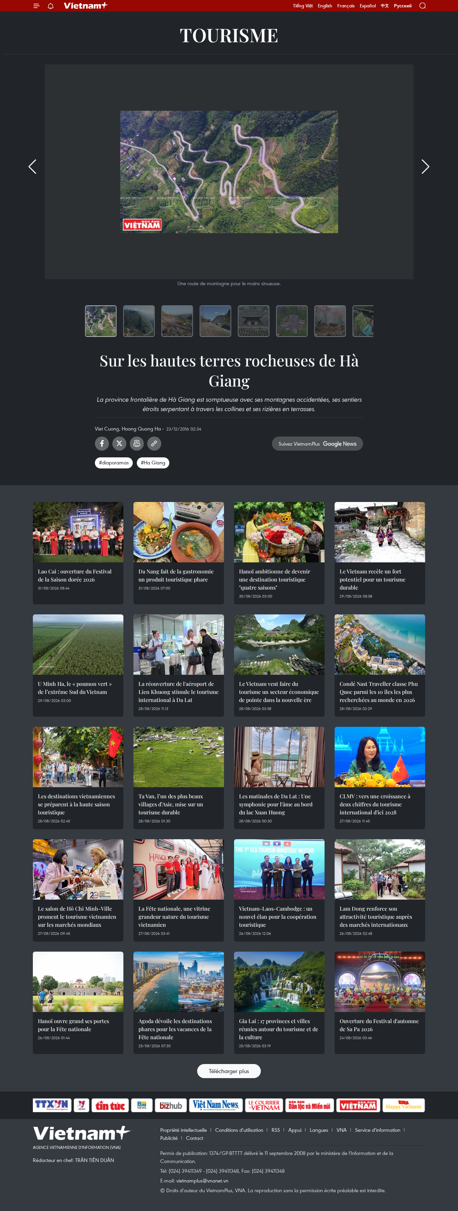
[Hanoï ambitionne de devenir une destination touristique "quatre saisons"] (279, 532)
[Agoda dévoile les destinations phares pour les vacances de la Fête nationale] (178, 982)
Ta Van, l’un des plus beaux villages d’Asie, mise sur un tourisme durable (170, 804)
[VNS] (216, 1105)
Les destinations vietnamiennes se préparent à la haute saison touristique (76, 804)
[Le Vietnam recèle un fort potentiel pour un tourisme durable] (380, 532)
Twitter (119, 444)
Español (368, 6)
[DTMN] (309, 1105)
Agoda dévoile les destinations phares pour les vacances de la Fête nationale (175, 1029)
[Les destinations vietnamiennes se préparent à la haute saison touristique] (78, 757)
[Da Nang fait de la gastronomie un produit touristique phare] (178, 532)
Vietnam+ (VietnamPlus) (86, 6)
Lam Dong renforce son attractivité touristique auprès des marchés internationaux (376, 916)
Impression (137, 444)
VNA (342, 1129)
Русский (403, 5)
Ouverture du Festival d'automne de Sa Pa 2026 (379, 1024)
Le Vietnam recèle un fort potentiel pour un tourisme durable (372, 579)
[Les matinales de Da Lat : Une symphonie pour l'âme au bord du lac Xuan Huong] (279, 757)
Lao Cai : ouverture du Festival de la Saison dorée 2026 (75, 575)
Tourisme (229, 34)
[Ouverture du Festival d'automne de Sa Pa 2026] (380, 982)
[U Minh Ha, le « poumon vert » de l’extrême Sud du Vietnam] (78, 644)
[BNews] (142, 1105)
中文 (385, 5)
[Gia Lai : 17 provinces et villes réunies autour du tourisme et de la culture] (279, 982)
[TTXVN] (52, 1105)
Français (346, 6)
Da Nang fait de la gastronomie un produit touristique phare (176, 575)
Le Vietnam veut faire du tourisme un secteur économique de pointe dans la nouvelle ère (279, 691)
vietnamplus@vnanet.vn (202, 1180)
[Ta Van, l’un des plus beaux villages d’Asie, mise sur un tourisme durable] (178, 757)
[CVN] (264, 1105)
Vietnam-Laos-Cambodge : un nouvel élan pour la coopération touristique (278, 916)
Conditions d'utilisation (239, 1129)
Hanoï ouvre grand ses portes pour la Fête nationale (73, 1024)
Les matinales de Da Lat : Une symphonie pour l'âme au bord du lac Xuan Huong (275, 804)
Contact (194, 1137)
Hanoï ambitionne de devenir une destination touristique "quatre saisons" (274, 579)
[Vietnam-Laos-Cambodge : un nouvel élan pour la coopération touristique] (279, 869)
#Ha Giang (153, 462)
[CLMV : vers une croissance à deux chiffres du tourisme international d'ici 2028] (380, 757)
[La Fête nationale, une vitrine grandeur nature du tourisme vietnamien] (178, 869)
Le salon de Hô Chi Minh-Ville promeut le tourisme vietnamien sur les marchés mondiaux (77, 916)
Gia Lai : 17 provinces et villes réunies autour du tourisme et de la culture (278, 1029)
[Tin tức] (110, 1105)
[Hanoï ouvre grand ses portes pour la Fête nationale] (78, 982)
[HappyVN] (403, 1105)
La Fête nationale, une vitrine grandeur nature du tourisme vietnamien (174, 916)
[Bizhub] (171, 1105)
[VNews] (82, 1105)
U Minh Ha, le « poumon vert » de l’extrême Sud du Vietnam (75, 687)
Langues (319, 1129)
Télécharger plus (229, 1071)
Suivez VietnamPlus (299, 443)
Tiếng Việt (303, 6)
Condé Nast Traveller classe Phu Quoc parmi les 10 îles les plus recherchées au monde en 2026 (379, 691)
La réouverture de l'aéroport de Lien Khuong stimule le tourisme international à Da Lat (178, 691)
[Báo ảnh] (358, 1105)
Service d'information (377, 1129)
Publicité (169, 1137)
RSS (276, 1129)
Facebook (102, 444)
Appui (294, 1129)
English (325, 6)
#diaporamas (114, 462)
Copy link (154, 444)
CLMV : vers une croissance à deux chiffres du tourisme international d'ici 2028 (375, 804)
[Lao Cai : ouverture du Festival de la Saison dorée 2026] (78, 532)
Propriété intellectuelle (183, 1129)
